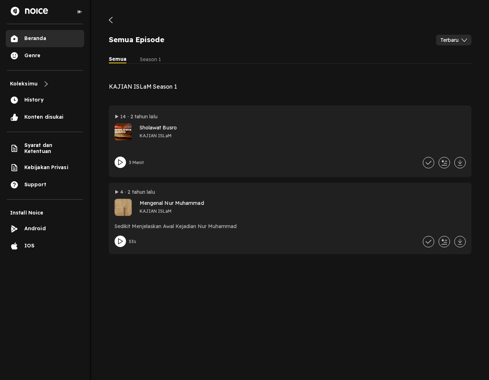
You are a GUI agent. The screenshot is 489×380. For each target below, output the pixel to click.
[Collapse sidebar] (80, 12)
